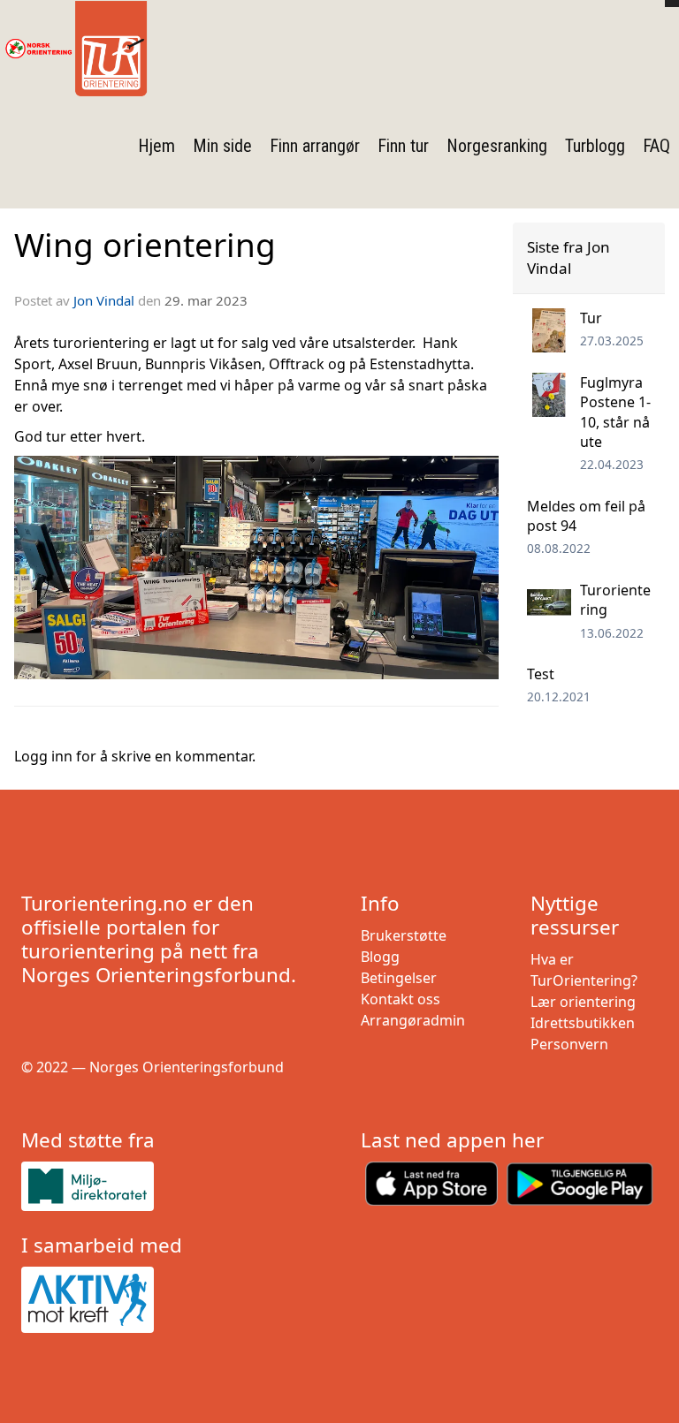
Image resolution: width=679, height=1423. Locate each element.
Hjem (156, 145)
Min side (222, 145)
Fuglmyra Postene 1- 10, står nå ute (615, 412)
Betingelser (399, 978)
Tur (591, 318)
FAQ (656, 145)
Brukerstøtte (403, 935)
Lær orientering (583, 1001)
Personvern (569, 1044)
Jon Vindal (103, 300)
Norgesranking (496, 145)
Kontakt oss (400, 999)
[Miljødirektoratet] (169, 1186)
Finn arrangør (315, 145)
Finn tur (403, 145)
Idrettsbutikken (582, 1023)
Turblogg (595, 145)
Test (540, 674)
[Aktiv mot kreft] (169, 1300)
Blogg (380, 956)
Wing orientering (145, 245)
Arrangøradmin (413, 1020)
